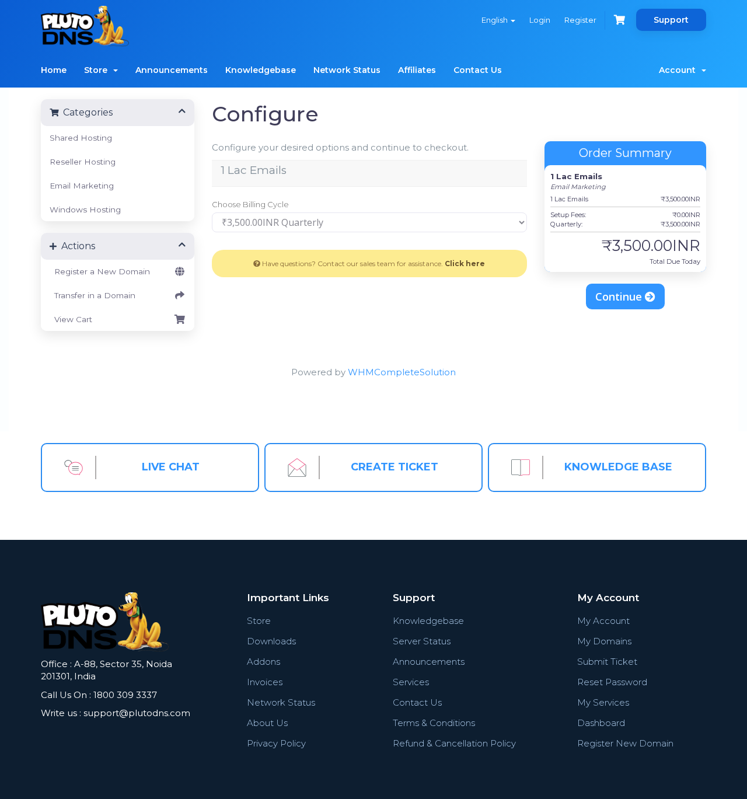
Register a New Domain (100, 271)
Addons (263, 661)
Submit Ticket (607, 661)
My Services (603, 702)
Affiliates (417, 70)
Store (98, 70)
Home (54, 70)
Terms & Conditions (434, 722)
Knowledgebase (260, 70)
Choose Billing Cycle (250, 204)
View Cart (71, 319)
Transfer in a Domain (92, 295)
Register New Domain (625, 743)
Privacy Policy (276, 743)
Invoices (264, 682)
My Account (603, 620)
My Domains (604, 641)
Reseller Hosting (83, 161)
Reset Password (612, 682)
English (495, 20)
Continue (620, 296)
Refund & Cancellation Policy (454, 743)
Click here (465, 263)
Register (580, 20)
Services (411, 682)
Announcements (171, 70)
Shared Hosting (81, 137)
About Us (267, 722)
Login (539, 20)
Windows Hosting (85, 209)
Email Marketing (82, 185)
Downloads (271, 641)
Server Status (422, 641)
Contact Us (477, 70)
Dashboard (601, 722)
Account (679, 70)
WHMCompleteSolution (402, 372)
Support (671, 20)
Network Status (347, 70)
